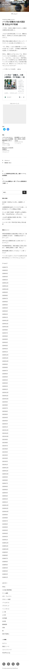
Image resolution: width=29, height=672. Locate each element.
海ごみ (10, 162)
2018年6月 (5, 561)
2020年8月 (5, 480)
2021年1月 (5, 464)
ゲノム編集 (5, 593)
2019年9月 (5, 514)
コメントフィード (7, 649)
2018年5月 (5, 564)
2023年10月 (5, 361)
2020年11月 (5, 470)
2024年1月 (5, 351)
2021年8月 (5, 442)
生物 (3, 627)
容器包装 (6, 162)
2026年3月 (5, 276)
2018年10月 (5, 549)
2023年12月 (5, 355)
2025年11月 (5, 286)
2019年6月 (5, 524)
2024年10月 (5, 326)
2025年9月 (5, 292)
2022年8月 (5, 405)
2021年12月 (5, 430)
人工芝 (4, 615)
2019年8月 (5, 517)
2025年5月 (5, 304)
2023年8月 (5, 367)
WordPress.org (6, 652)
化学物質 (4, 618)
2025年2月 (5, 314)
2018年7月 (5, 558)
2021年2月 (5, 461)
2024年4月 (5, 342)
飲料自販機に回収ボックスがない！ (11, 250)
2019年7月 (5, 521)
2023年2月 (5, 386)
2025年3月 (5, 311)
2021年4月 (5, 455)
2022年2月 (5, 423)
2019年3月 (5, 533)
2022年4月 (5, 417)
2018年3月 (5, 571)
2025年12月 (5, 283)
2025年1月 (5, 317)
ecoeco (13, 19)
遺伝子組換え (5, 633)
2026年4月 (5, 273)
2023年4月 (5, 380)
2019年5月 (5, 527)
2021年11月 (5, 433)
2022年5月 (5, 414)
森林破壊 (4, 624)
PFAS (3, 586)
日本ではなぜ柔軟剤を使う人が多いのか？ (13, 240)
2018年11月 (5, 546)
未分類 (4, 621)
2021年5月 (5, 452)
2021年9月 (5, 439)
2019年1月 (5, 539)
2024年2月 (5, 348)
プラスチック (7, 160)
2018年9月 (5, 552)
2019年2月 (5, 536)
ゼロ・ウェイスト (7, 596)
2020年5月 (5, 489)
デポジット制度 (6, 599)
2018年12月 (5, 542)
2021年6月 (5, 449)
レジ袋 (4, 611)
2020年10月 (5, 474)
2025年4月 (5, 308)
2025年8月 (5, 295)
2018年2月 (5, 574)
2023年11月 (5, 358)
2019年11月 (5, 508)
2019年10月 (5, 511)
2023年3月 (5, 383)
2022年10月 (5, 398)
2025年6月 (5, 301)
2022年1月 (5, 427)
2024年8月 (5, 329)
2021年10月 (5, 436)
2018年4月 (5, 568)
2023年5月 (5, 377)
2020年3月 (5, 496)
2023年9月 (5, 364)
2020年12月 (5, 467)
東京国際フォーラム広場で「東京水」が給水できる (20, 139)
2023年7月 (5, 370)
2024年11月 (5, 323)
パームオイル (5, 602)
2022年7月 (5, 408)
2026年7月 (5, 267)
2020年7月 (5, 483)
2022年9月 (5, 402)
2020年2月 (5, 499)
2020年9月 (5, 477)
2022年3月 (5, 420)
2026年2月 (5, 279)
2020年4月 (5, 492)
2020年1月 (5, 502)
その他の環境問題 (7, 590)
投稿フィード (5, 646)
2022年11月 (5, 395)
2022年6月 (5, 411)
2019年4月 (5, 530)
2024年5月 (5, 339)
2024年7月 (5, 333)
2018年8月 (5, 555)
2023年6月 (5, 373)
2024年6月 (5, 336)
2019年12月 (5, 505)
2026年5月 (5, 270)
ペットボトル (5, 608)
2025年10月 (5, 289)
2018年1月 (5, 577)
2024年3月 (5, 345)
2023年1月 (5, 389)
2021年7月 (5, 445)
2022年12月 (5, 392)
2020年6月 (5, 486)
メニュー (15, 13)
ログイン (4, 643)
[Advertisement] (14, 114)
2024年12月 (5, 320)
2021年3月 (5, 458)
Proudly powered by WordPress (10, 668)
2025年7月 (5, 298)
